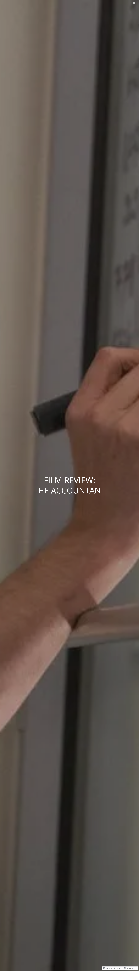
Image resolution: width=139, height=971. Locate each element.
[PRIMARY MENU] (134, 3)
